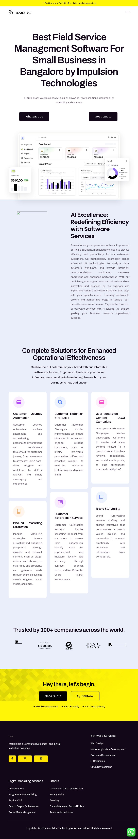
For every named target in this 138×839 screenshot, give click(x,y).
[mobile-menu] (127, 12)
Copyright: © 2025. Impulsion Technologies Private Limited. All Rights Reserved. (69, 828)
